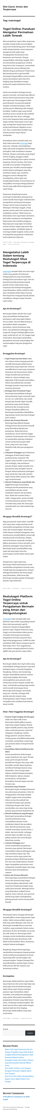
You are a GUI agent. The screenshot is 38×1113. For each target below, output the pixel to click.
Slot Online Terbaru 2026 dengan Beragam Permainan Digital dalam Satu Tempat (18, 1070)
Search (5, 1029)
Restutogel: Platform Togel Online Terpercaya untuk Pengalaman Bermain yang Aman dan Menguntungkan (18, 605)
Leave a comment (13, 244)
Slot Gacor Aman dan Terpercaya (15, 8)
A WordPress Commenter (13, 1097)
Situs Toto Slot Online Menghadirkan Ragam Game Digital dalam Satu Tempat (19, 1079)
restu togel (16, 242)
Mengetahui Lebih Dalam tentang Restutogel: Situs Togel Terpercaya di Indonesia (16, 259)
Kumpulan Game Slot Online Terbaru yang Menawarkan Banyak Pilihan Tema (19, 1062)
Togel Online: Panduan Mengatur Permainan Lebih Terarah (19, 32)
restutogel (24, 143)
